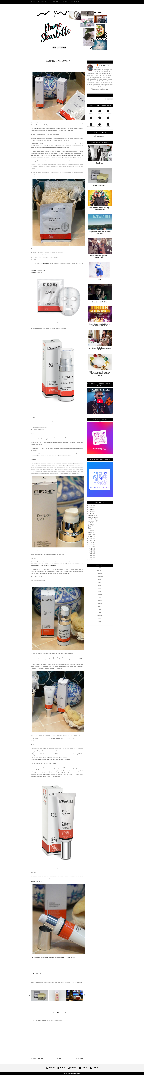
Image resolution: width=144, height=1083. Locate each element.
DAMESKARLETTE (104, 65)
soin (70, 982)
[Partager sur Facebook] (40, 973)
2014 (90, 552)
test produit (79, 982)
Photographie (100, 576)
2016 (90, 548)
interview (100, 603)
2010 (90, 560)
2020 (90, 540)
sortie (99, 618)
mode (100, 609)
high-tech (100, 600)
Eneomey (63, 123)
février (90, 534)
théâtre (99, 621)
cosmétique (51, 982)
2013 (90, 554)
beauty (36, 982)
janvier (90, 536)
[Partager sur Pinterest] (36, 973)
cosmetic (41, 982)
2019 (90, 542)
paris (100, 612)
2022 (90, 513)
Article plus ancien (79, 1059)
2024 (90, 509)
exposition (100, 594)
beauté (33, 982)
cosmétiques (58, 982)
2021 (90, 538)
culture (99, 591)
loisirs (99, 606)
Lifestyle (100, 573)
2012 (90, 556)
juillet (90, 525)
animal (99, 582)
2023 (90, 511)
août (90, 523)
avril (89, 531)
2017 (90, 546)
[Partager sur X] (33, 973)
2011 (90, 558)
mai (89, 529)
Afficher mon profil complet (99, 89)
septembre (92, 521)
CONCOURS (99, 570)
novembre (91, 517)
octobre (91, 519)
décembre (91, 515)
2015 (90, 550)
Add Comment (64, 66)
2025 (90, 507)
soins (73, 982)
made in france (64, 982)
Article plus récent (38, 1059)
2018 (90, 544)
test (76, 982)
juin (89, 527)
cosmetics (46, 982)
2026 (90, 505)
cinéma (99, 588)
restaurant (100, 615)
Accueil (59, 1059)
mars (90, 533)
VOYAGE (99, 579)
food (100, 597)
